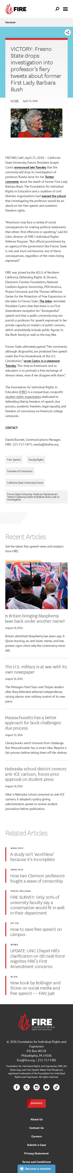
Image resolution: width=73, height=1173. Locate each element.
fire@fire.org (26, 1060)
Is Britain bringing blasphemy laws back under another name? (35, 618)
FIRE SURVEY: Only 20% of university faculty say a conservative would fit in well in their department (37, 904)
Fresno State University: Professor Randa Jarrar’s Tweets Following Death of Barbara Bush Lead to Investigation (33, 497)
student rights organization (23, 397)
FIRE (16, 101)
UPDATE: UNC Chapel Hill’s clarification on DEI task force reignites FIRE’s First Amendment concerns (37, 958)
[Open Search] (57, 9)
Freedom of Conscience (20, 471)
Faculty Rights (36, 459)
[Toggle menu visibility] (65, 8)
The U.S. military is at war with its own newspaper (36, 669)
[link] (16, 9)
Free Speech (14, 459)
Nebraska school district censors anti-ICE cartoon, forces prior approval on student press (35, 774)
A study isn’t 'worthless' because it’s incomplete (32, 856)
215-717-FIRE (47, 1060)
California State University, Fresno (25, 482)
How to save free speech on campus (36, 931)
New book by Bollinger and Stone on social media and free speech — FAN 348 (35, 988)
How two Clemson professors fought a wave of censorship (37, 878)
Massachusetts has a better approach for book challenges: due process (33, 722)
